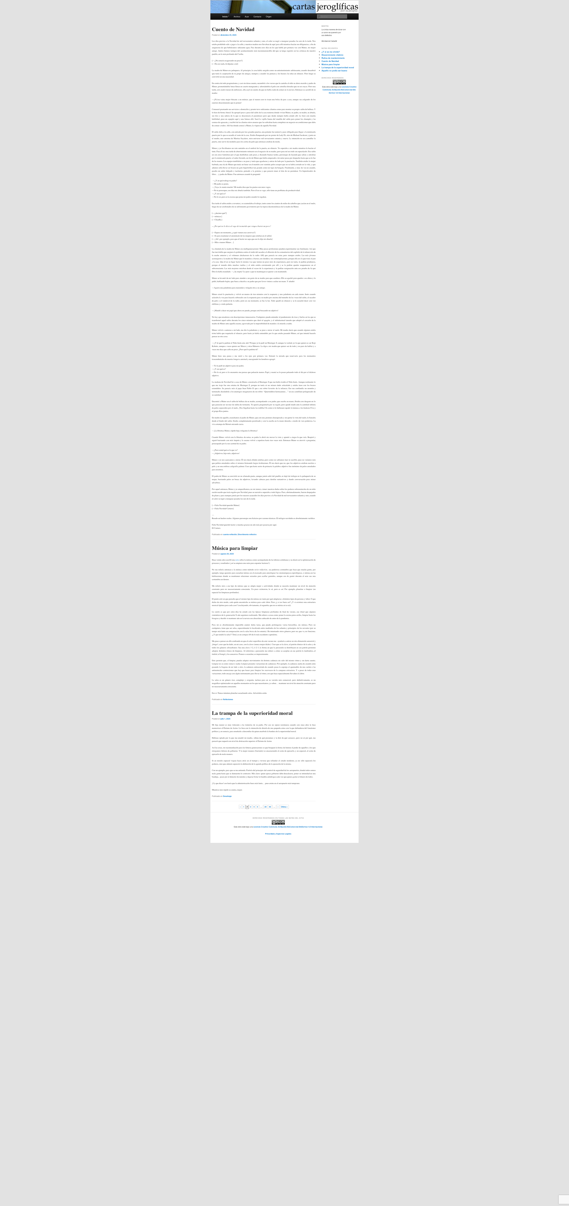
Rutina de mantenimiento (333, 58)
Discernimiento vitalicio (332, 54)
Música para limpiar (235, 548)
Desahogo (227, 796)
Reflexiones (228, 699)
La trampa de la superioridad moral (252, 713)
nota (237, 559)
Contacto (257, 16)
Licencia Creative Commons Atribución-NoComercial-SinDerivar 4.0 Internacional (340, 89)
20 (265, 806)
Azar (247, 16)
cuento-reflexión (230, 534)
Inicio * (225, 16)
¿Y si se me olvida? (331, 51)
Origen (268, 16)
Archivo (237, 16)
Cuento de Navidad (233, 29)
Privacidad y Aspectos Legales (278, 833)
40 (270, 806)
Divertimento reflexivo (247, 534)
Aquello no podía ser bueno (334, 70)
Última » (284, 806)
